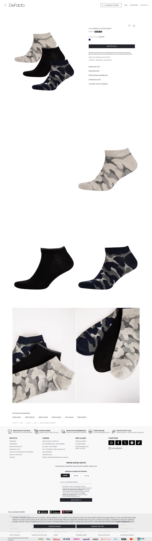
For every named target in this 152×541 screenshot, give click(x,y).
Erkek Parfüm (29, 417)
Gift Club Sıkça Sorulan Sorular (53, 449)
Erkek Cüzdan (56, 417)
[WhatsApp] (111, 442)
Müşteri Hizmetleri (82, 446)
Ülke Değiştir (116, 448)
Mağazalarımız (80, 441)
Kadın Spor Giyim (104, 535)
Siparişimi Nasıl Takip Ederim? (54, 444)
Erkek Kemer (81, 417)
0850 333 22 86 (80, 448)
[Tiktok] (139, 442)
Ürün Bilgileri (94, 71)
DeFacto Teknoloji (15, 454)
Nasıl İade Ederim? (50, 446)
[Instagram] (132, 442)
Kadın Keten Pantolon (39, 535)
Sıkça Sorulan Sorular (50, 441)
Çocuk (86, 476)
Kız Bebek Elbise (81, 535)
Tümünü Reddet (54, 526)
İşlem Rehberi (47, 452)
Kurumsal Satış (14, 449)
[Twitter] (125, 442)
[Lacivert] (89, 40)
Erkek (76, 476)
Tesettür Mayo (14, 535)
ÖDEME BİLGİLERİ (94, 80)
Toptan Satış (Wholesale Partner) (21, 452)
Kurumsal (12, 441)
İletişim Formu (80, 444)
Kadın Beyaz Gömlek (127, 535)
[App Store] (42, 512)
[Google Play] (55, 512)
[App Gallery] (67, 512)
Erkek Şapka (16, 417)
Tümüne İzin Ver (97, 526)
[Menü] (5, 5)
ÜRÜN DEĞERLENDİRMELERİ (98, 75)
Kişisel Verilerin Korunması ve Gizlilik (55, 457)
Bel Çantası (69, 417)
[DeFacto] (17, 5)
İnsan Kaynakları (15, 446)
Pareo (56, 535)
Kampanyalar (47, 454)
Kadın (65, 475)
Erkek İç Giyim (43, 417)
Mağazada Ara (94, 67)
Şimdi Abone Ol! (76, 500)
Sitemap (12, 457)
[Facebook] (118, 442)
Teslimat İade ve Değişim (98, 84)
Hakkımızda (13, 444)
